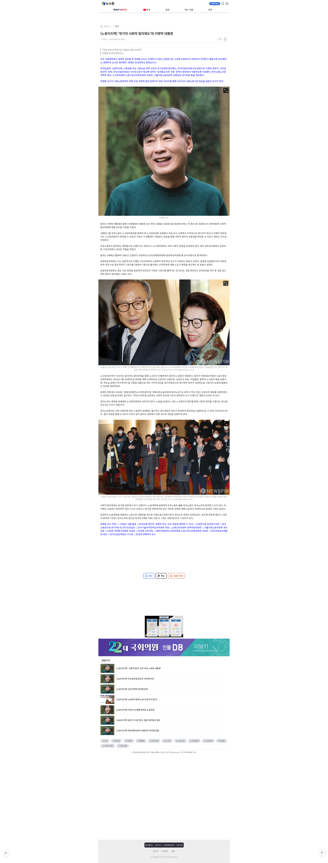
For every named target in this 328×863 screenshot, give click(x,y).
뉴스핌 (108, 4)
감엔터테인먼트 (169, 845)
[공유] (225, 39)
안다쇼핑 (180, 845)
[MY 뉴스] (214, 3)
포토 (167, 9)
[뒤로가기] (6, 853)
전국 (210, 9)
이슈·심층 (188, 9)
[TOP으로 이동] (322, 853)
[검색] (222, 3)
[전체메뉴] (227, 3)
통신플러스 (149, 845)
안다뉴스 (158, 845)
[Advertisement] (164, 776)
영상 (148, 9)
